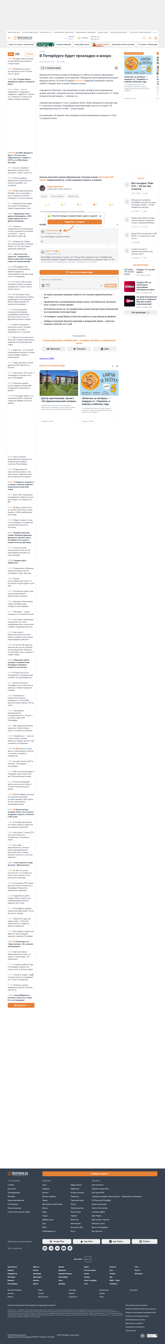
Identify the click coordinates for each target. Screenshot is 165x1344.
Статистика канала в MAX (19, 1212)
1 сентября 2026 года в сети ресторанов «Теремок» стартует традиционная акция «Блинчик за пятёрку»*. (97, 410)
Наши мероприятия (16, 1200)
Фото (73, 1231)
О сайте (11, 1185)
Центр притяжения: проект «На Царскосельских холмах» (59, 400)
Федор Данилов (55, 186)
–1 (116, 246)
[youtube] (63, 1248)
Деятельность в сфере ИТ (134, 1323)
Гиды (44, 1212)
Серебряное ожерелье (64, 32)
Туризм (74, 1216)
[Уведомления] (150, 38)
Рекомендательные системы (135, 1320)
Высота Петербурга (100, 1227)
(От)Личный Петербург (101, 1200)
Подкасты (75, 1196)
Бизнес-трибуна (49, 1196)
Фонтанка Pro (98, 1185)
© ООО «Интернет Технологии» (68, 1335)
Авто (44, 1185)
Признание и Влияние (86, 32)
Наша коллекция (99, 1204)
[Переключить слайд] (157, 65)
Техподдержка (14, 1193)
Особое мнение (77, 1193)
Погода (44, 196)
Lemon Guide (103, 32)
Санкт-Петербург (57, 196)
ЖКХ (44, 1227)
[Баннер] (45, 44)
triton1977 (49, 251)
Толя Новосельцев (52, 230)
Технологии (76, 1212)
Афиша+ (46, 1189)
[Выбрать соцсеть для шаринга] (116, 68)
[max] (44, 1248)
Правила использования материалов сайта (141, 1312)
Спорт (73, 1204)
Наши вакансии (14, 1208)
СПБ (17, 54)
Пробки (83, 38)
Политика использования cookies (137, 1316)
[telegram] (51, 1248)
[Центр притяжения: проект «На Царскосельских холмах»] (59, 383)
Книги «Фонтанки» (100, 1208)
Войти (48, 286)
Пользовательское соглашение (136, 1305)
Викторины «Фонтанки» (52, 1204)
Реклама (11, 1196)
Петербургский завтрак (140, 32)
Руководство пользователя (135, 1327)
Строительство (77, 1208)
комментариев (53, 68)
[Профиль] (156, 38)
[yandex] (70, 1248)
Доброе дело (48, 1220)
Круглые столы (98, 1223)
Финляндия (76, 1223)
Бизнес (45, 1193)
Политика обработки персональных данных (141, 1309)
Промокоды (140, 265)
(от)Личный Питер (30, 32)
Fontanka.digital (98, 1212)
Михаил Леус (73, 196)
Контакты (12, 1189)
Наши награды (131, 1330)
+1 (109, 246)
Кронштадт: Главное (100, 1220)
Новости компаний (52, 365)
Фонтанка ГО (46, 32)
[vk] (57, 1248)
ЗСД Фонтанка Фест (119, 32)
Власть (45, 1208)
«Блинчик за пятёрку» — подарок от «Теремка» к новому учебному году (96, 401)
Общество (75, 1189)
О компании (13, 1204)
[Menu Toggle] (9, 38)
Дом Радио (96, 1216)
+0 (109, 266)
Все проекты (97, 1231)
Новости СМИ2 (46, 358)
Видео (45, 1200)
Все (10, 54)
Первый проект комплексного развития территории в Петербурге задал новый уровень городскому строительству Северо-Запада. (58, 407)
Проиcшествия (77, 1200)
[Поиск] (144, 38)
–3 (116, 266)
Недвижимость (49, 1231)
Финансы (75, 1220)
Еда (44, 1223)
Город (44, 1216)
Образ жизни (76, 1185)
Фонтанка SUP (14, 32)
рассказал (79, 80)
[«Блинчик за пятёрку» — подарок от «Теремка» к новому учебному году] (99, 383)
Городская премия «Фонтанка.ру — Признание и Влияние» (117, 1196)
